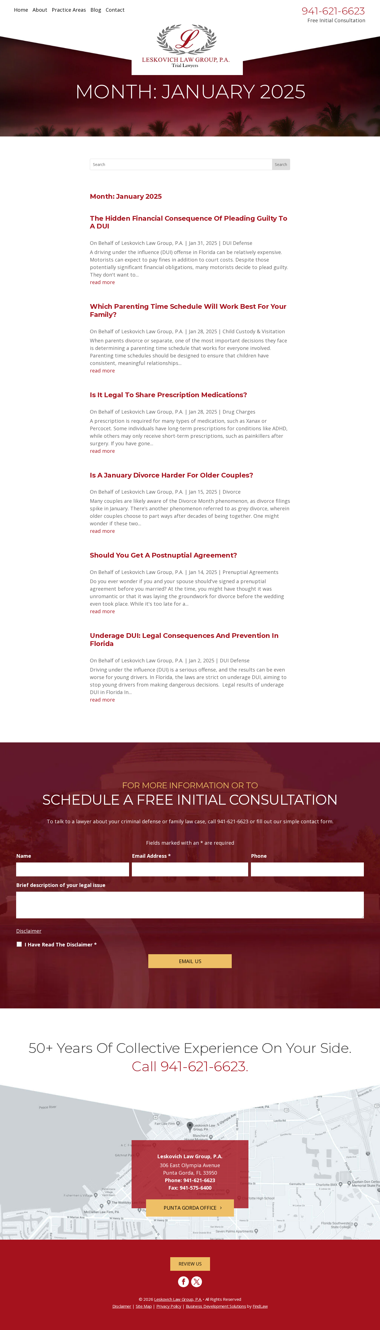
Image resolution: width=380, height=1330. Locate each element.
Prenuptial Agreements (250, 572)
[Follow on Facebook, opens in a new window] (183, 1281)
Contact (115, 10)
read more (102, 282)
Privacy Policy (168, 1306)
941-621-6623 (333, 11)
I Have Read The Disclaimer (60, 944)
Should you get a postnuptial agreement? (163, 555)
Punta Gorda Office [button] (190, 1207)
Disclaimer (28, 931)
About (40, 10)
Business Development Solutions (216, 1306)
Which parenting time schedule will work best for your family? (188, 310)
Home (21, 10)
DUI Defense (237, 243)
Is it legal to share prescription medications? (168, 395)
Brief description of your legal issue (60, 885)
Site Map (144, 1306)
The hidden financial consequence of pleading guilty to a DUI (188, 222)
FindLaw (260, 1306)
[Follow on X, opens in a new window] (196, 1281)
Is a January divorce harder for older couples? (171, 475)
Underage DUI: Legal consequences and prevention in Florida (184, 640)
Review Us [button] (190, 1264)
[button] (374, 1289)
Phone (259, 855)
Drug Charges (239, 411)
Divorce (232, 491)
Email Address (151, 855)
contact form (316, 821)
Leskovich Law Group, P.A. (152, 243)
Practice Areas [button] (69, 10)
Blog (95, 10)
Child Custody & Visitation (254, 331)
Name (23, 855)
